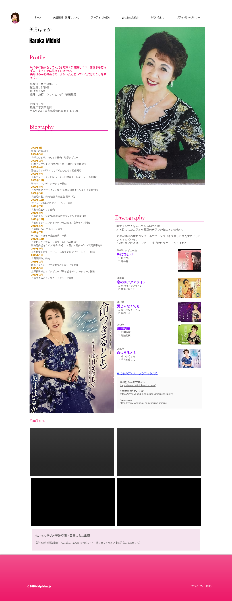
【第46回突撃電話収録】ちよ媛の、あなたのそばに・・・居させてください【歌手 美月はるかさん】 (88, 542)
